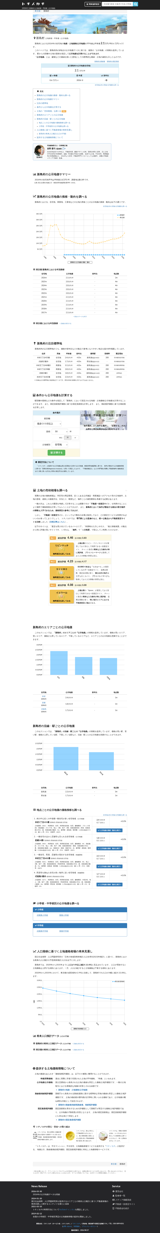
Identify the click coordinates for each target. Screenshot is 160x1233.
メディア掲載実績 (123, 1200)
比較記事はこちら (57, 522)
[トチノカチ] (33, 4)
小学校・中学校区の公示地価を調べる (54, 126)
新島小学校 (64, 915)
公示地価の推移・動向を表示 (110, 830)
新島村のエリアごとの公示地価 (50, 115)
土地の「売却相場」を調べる (49, 111)
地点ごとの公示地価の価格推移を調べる (54, 123)
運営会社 (119, 1191)
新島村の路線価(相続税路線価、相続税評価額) (77, 1105)
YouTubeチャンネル (67, 1210)
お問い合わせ (67, 1226)
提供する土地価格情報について (50, 137)
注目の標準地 (42, 103)
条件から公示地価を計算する (49, 107)
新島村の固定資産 (113, 61)
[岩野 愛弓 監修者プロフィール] (64, 149)
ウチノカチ (110, 1146)
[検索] (135, 4)
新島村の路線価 (99, 61)
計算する (58, 453)
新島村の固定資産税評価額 (69, 1120)
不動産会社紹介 (122, 1208)
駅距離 (47, 419)
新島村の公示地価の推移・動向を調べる (53, 95)
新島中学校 (64, 931)
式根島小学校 (42, 915)
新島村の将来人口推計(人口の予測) (52, 134)
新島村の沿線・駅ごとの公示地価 (51, 119)
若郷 (44, 703)
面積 (48, 432)
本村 (44, 696)
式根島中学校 (42, 931)
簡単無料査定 (94, 4)
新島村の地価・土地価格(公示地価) (72, 1090)
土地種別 (46, 445)
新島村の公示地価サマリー (48, 99)
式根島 (43, 709)
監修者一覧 (120, 1196)
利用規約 (76, 1226)
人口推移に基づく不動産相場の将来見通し (54, 130)
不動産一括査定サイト (125, 1204)
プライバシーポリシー (89, 1226)
